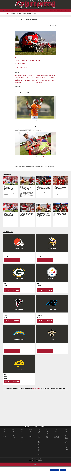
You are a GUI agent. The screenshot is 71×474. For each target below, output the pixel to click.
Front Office (4, 436)
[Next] (43, 120)
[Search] (49, 10)
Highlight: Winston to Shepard (47, 77)
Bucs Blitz (13, 435)
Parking (57, 434)
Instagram (66, 449)
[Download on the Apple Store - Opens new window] (31, 460)
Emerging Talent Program (47, 434)
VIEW (22, 86)
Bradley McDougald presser (25, 80)
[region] (35, 470)
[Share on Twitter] (51, 26)
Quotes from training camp (22, 60)
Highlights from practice (20, 75)
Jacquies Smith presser (45, 80)
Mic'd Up (22, 437)
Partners (47, 440)
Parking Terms (57, 440)
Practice (30, 434)
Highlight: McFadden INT (41, 79)
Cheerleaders (30, 438)
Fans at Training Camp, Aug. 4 (23, 129)
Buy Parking (16, 259)
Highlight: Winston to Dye (26, 77)
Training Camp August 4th (22, 92)
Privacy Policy (9, 472)
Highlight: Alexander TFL (20, 79)
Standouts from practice (20, 57)
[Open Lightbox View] (35, 110)
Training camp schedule (21, 67)
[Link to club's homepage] (3, 10)
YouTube (66, 444)
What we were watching (34, 60)
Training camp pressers (42, 75)
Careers (47, 431)
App (66, 431)
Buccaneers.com (36, 388)
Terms (39, 454)
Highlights (21, 435)
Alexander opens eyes (20, 63)
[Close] (69, 470)
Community (13, 437)
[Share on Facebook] (48, 26)
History (4, 438)
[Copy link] (55, 26)
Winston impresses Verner (21, 65)
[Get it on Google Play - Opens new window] (39, 461)
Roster (4, 431)
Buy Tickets (7, 259)
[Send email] (53, 26)
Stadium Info (57, 431)
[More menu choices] (39, 10)
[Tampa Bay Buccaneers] (35, 465)
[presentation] (67, 228)
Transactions (4, 434)
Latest (13, 431)
